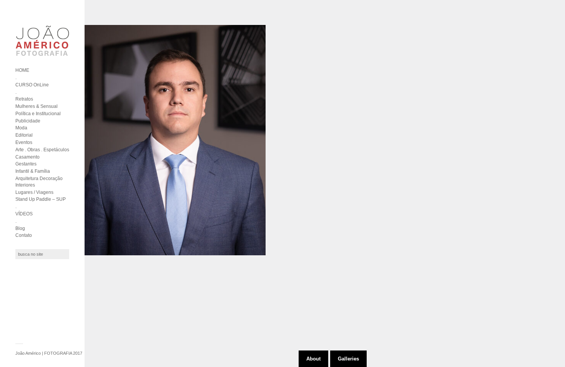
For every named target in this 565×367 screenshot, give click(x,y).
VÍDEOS (24, 214)
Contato (23, 235)
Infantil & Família (32, 171)
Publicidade (27, 121)
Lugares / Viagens (34, 192)
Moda (21, 128)
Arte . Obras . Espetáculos (42, 149)
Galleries (348, 359)
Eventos (23, 142)
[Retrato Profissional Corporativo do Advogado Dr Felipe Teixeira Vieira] (175, 140)
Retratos (24, 99)
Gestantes (26, 164)
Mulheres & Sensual (36, 106)
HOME (22, 70)
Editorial (24, 135)
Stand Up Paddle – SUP (40, 199)
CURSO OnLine (32, 85)
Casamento (27, 157)
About (313, 359)
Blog (20, 228)
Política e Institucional (38, 113)
